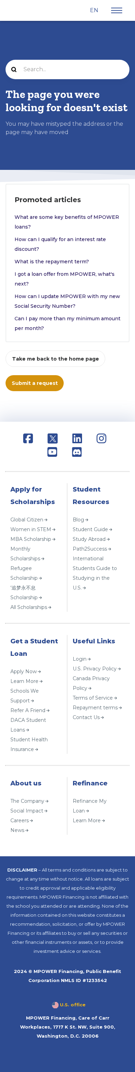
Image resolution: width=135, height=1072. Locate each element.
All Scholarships (28, 607)
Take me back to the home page (55, 359)
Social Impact (26, 810)
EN (95, 10)
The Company (27, 801)
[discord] (77, 453)
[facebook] (28, 439)
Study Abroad (89, 539)
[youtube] (52, 453)
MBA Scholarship (30, 539)
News (17, 830)
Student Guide (90, 529)
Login (80, 658)
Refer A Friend (27, 710)
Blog (78, 519)
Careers (19, 820)
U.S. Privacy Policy (95, 668)
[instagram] (101, 439)
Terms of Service (93, 697)
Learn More (24, 681)
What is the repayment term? (52, 261)
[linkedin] (77, 439)
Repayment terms (95, 707)
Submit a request (35, 383)
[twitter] (52, 439)
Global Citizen (26, 519)
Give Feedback (25, 840)
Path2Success (90, 548)
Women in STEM (30, 529)
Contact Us (86, 717)
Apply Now (23, 671)
